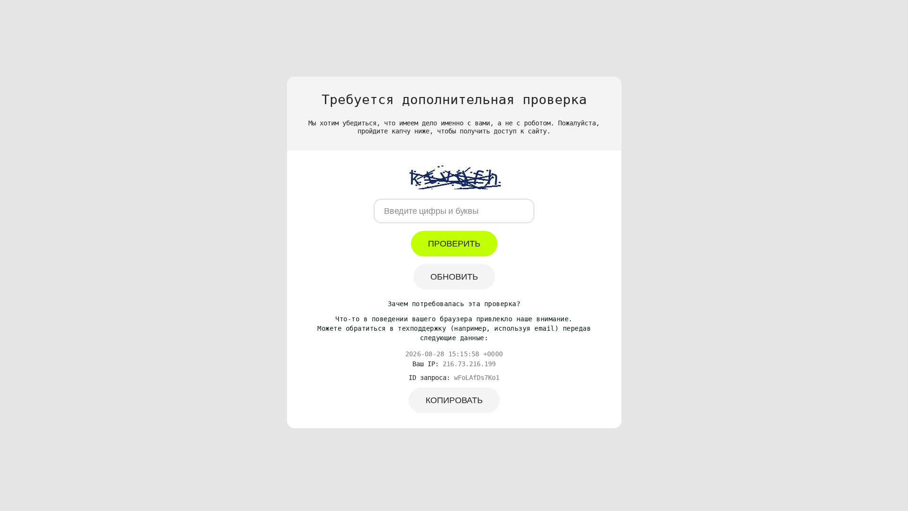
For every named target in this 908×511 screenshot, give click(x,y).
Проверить (454, 243)
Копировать (454, 400)
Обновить (454, 277)
